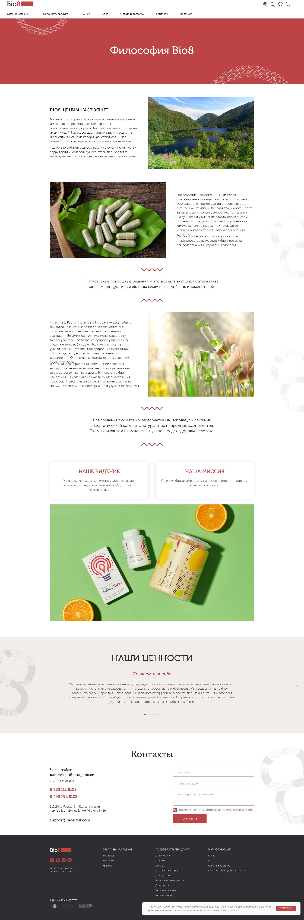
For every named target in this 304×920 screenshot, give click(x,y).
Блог (105, 13)
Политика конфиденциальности (226, 870)
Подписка (186, 13)
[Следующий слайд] (297, 687)
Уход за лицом (164, 895)
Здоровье (108, 860)
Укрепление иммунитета (170, 880)
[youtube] (69, 860)
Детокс (160, 865)
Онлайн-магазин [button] (18, 13)
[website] (265, 4)
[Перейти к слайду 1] (144, 714)
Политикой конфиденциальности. (238, 810)
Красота (107, 865)
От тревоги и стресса (168, 870)
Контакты (162, 13)
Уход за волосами (166, 890)
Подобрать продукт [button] (55, 13)
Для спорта (162, 885)
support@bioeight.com (70, 820)
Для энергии (163, 855)
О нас (86, 13)
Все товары (109, 855)
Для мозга (161, 860)
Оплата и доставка (132, 13)
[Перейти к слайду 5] (156, 714)
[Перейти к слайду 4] (153, 714)
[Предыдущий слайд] (6, 687)
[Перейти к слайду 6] (159, 714)
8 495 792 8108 (63, 797)
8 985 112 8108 (63, 790)
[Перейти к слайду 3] (150, 714)
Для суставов (163, 875)
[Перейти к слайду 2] (147, 714)
